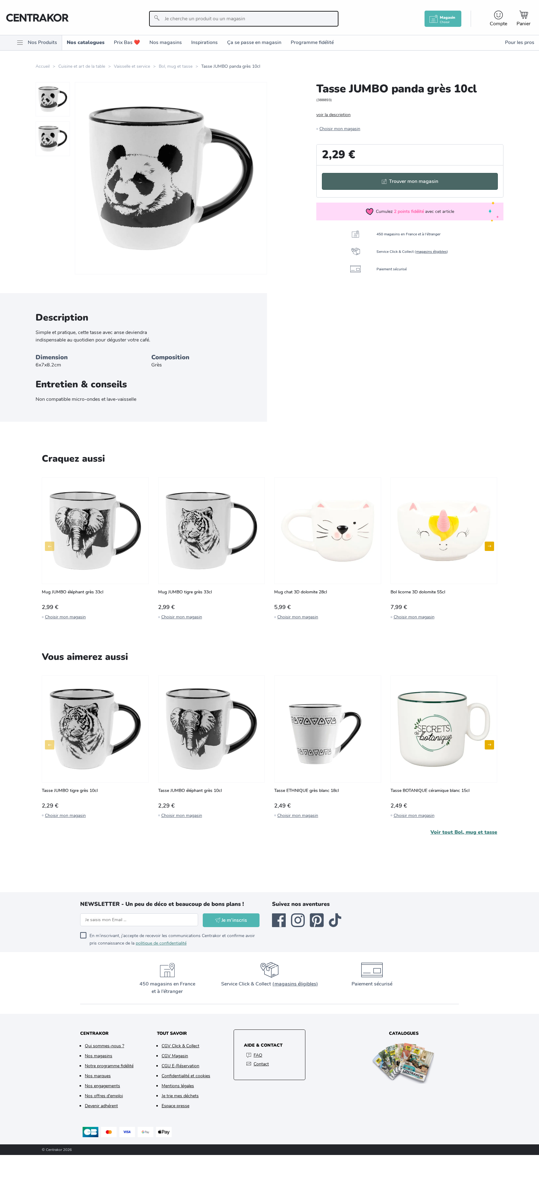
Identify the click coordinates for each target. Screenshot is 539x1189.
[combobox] (243, 19)
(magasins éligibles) (295, 983)
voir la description (333, 115)
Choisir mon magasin (339, 129)
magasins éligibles (431, 251)
